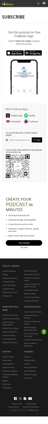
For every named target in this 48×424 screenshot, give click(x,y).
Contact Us (28, 378)
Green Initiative (30, 371)
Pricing (5, 274)
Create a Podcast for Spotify (32, 279)
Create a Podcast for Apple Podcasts (32, 285)
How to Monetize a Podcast (31, 316)
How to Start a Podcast (33, 312)
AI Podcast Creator (31, 290)
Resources (6, 384)
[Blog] (26, 399)
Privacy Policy (17, 404)
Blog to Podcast (30, 294)
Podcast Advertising (10, 315)
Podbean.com (33, 410)
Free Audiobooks (9, 339)
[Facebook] (16, 399)
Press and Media (30, 367)
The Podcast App (8, 285)
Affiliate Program (30, 374)
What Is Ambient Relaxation (30, 344)
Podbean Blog (29, 360)
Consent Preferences (30, 407)
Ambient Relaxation (10, 342)
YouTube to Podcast (32, 297)
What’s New (7, 360)
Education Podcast (31, 301)
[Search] (38, 3)
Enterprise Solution (9, 278)
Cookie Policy (31, 404)
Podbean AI (6, 296)
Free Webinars (8, 364)
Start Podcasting (30, 271)
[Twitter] (21, 399)
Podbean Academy (9, 371)
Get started (24, 243)
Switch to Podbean (9, 332)
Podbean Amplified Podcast (9, 375)
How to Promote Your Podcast (32, 322)
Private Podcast (8, 282)
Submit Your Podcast (10, 328)
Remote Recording (9, 292)
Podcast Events (8, 367)
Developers (7, 388)
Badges (5, 380)
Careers (27, 364)
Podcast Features (9, 271)
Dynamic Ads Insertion (11, 318)
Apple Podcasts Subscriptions (8, 323)
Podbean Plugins (9, 335)
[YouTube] (30, 399)
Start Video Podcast (31, 274)
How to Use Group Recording (31, 334)
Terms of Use (14, 407)
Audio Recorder (8, 289)
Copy (37, 140)
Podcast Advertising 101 (33, 340)
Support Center (8, 357)
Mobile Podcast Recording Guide (30, 328)
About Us (27, 357)
